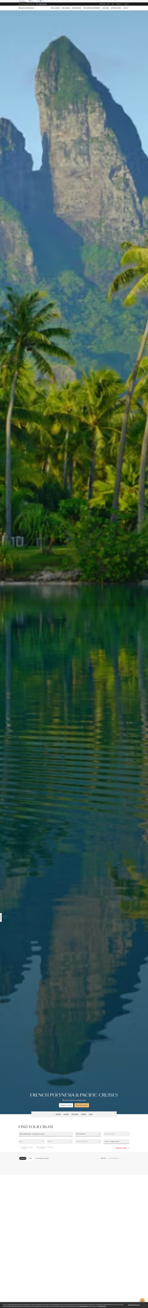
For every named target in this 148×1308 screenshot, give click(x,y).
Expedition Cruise (27, 1148)
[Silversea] (23, 1)
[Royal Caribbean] (31, 1)
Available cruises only (46, 1148)
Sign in (126, 4)
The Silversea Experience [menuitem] (91, 8)
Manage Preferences (134, 1305)
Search (118, 4)
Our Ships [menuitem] (105, 8)
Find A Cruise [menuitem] (55, 8)
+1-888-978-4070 (42, 4)
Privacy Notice (84, 1306)
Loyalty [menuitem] (125, 8)
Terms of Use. (102, 1306)
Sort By (103, 1158)
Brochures (103, 4)
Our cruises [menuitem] (66, 8)
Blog (108, 4)
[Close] (145, 1305)
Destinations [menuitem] (76, 8)
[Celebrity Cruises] (40, 1)
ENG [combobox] (113, 4)
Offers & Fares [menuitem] (116, 8)
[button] (45, 1134)
